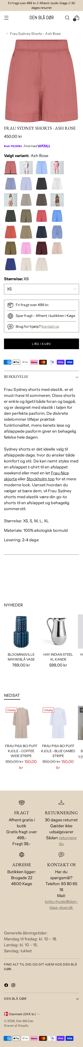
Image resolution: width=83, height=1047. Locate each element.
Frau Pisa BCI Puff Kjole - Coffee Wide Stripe (21, 751)
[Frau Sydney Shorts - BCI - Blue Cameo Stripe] (26, 168)
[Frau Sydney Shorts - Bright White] (57, 184)
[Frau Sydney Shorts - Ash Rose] (11, 168)
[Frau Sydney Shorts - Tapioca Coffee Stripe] (42, 265)
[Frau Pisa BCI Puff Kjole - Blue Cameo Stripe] (58, 723)
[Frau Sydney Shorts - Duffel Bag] (11, 216)
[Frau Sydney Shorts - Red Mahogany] (42, 249)
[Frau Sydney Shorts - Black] (42, 184)
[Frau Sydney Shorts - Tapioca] (26, 265)
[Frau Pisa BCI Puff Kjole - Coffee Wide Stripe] (21, 723)
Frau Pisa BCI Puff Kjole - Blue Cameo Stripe (58, 751)
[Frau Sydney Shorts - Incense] (26, 232)
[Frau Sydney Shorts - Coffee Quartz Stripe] (57, 200)
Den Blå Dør (24, 1021)
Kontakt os (50, 326)
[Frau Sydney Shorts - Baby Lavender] (11, 184)
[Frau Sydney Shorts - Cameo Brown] (11, 200)
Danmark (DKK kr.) (22, 1014)
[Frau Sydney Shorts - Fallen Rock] (26, 216)
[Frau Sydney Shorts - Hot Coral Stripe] (57, 168)
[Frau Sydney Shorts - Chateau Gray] (26, 200)
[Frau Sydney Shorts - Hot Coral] (11, 232)
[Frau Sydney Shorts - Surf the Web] (11, 265)
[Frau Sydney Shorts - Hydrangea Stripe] (42, 168)
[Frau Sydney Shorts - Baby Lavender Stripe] (26, 184)
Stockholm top (40, 479)
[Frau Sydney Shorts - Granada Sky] (57, 216)
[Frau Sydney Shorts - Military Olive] (11, 249)
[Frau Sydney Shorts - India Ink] (42, 232)
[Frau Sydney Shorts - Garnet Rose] (42, 216)
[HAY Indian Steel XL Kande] (58, 631)
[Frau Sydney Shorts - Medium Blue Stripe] (57, 232)
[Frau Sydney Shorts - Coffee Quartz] (42, 200)
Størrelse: (16, 278)
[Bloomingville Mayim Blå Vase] (21, 631)
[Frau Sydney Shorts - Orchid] (26, 249)
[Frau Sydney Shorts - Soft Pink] (57, 249)
